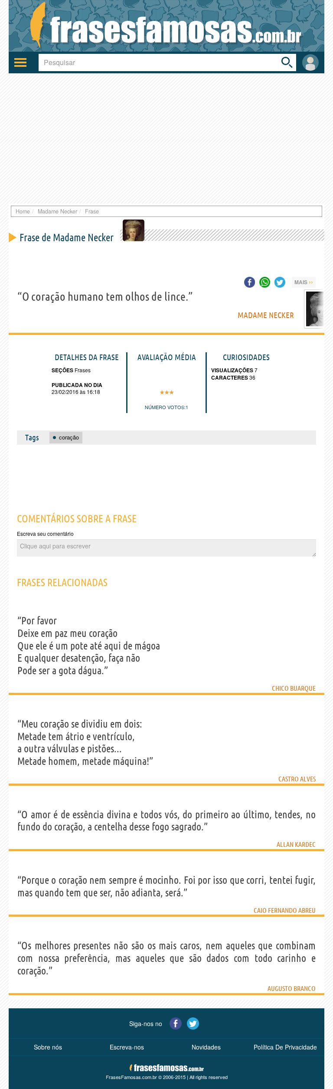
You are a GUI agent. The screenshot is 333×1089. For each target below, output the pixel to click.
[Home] (166, 26)
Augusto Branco (292, 988)
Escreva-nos (127, 1047)
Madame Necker (266, 315)
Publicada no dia (77, 385)
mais (303, 281)
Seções (62, 370)
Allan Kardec (296, 844)
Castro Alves (297, 779)
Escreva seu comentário (45, 533)
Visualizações (232, 370)
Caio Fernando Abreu (285, 910)
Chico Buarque (294, 688)
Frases (82, 370)
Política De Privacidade (285, 1047)
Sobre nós (48, 1047)
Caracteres (229, 377)
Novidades (206, 1047)
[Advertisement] (166, 138)
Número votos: (165, 406)
